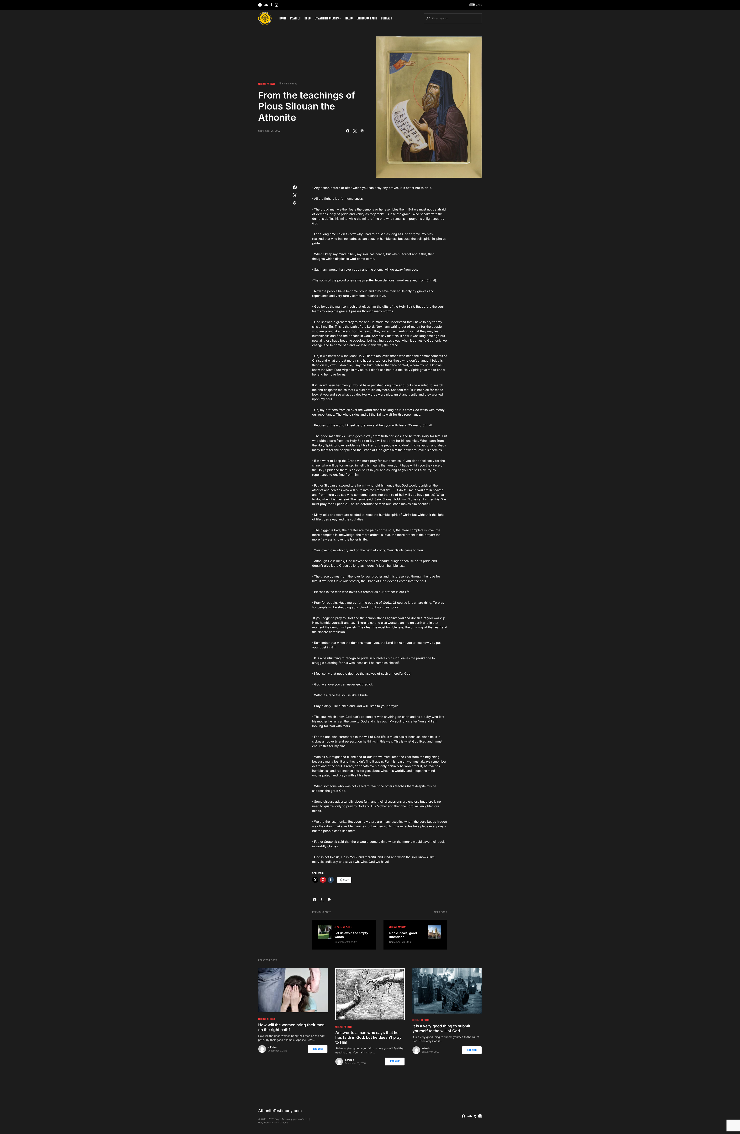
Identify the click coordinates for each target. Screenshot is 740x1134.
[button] (475, 5)
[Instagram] (276, 5)
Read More (318, 1049)
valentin (426, 1048)
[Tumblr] (271, 5)
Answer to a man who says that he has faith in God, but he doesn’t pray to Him (368, 1037)
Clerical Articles (266, 83)
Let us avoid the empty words (351, 935)
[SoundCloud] (266, 5)
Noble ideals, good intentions (403, 935)
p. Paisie (272, 1047)
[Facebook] (260, 5)
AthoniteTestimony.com (280, 1110)
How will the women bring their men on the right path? (291, 1027)
